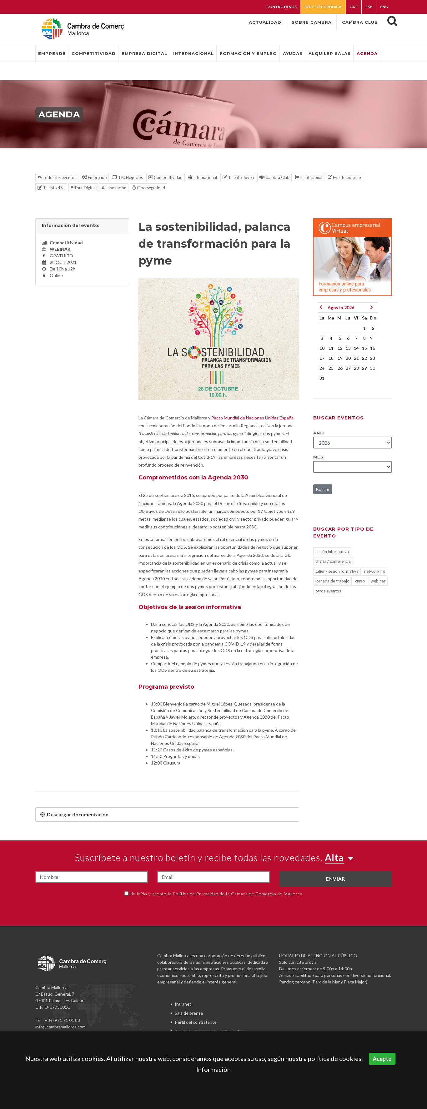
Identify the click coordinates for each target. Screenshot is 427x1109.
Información (213, 1069)
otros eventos (328, 590)
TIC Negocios (130, 177)
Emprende (97, 177)
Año (318, 432)
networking (374, 571)
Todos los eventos (59, 177)
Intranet (183, 1004)
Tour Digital (84, 187)
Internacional (204, 177)
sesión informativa (332, 551)
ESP (368, 6)
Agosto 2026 (341, 307)
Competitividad (168, 177)
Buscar (322, 489)
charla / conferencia (333, 561)
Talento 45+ (53, 187)
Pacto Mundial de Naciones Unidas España (252, 417)
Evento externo (346, 177)
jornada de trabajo (332, 580)
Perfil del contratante (196, 1022)
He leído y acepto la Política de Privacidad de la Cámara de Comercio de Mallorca (216, 893)
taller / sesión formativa (337, 571)
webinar (378, 580)
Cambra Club (276, 177)
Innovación (115, 187)
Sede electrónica (323, 6)
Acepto (382, 1058)
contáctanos (281, 6)
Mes (318, 456)
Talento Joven (240, 177)
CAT (353, 6)
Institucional (310, 177)
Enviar (335, 879)
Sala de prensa (189, 1013)
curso (360, 580)
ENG (384, 6)
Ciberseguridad (150, 187)
